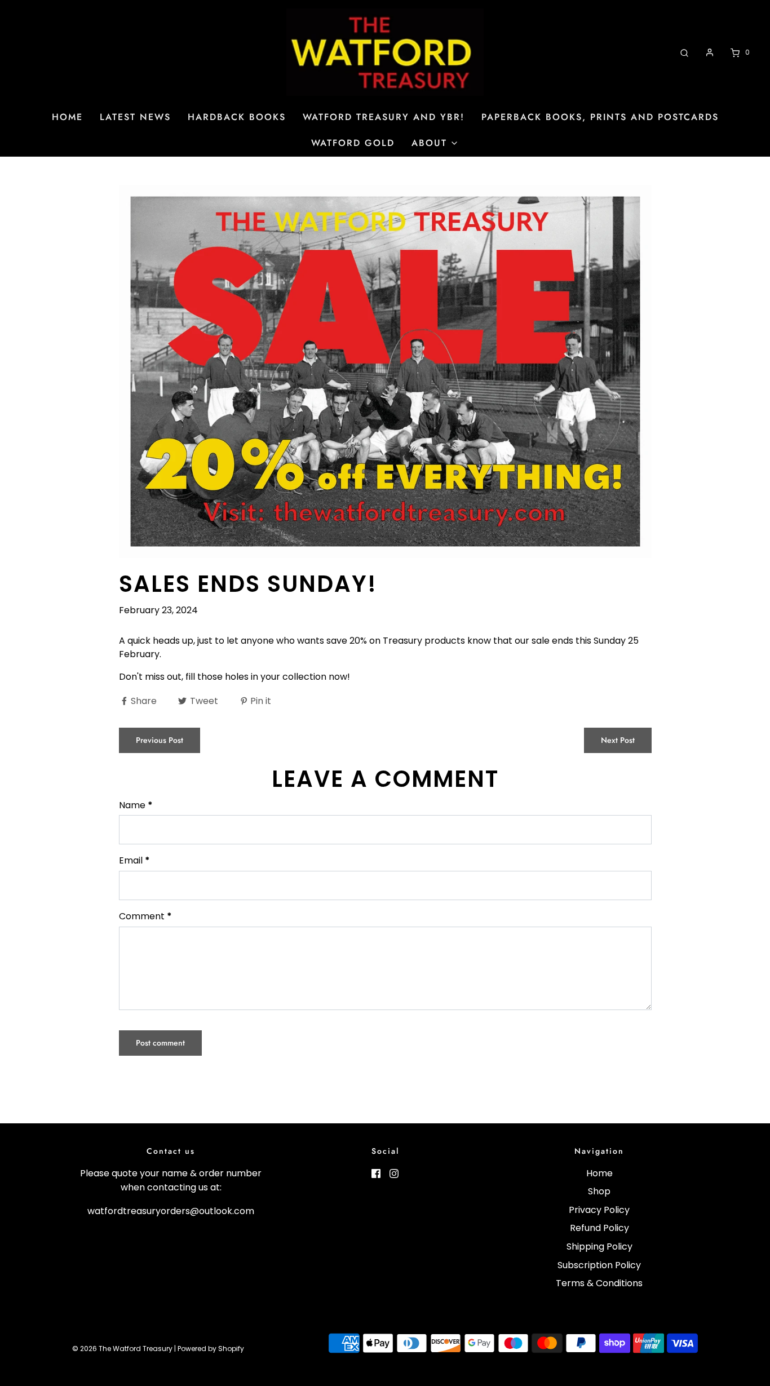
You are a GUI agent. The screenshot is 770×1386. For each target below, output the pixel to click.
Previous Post (159, 740)
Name (136, 805)
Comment (145, 916)
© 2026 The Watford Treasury (122, 1348)
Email (134, 860)
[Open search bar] (684, 52)
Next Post (618, 740)
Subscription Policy (599, 1265)
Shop (599, 1191)
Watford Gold (353, 142)
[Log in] (709, 52)
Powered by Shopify (211, 1348)
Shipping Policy (599, 1246)
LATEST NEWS (135, 116)
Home (67, 116)
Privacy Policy (599, 1209)
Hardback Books (237, 116)
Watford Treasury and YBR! (383, 116)
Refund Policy (599, 1227)
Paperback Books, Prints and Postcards (600, 116)
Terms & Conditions (599, 1283)
